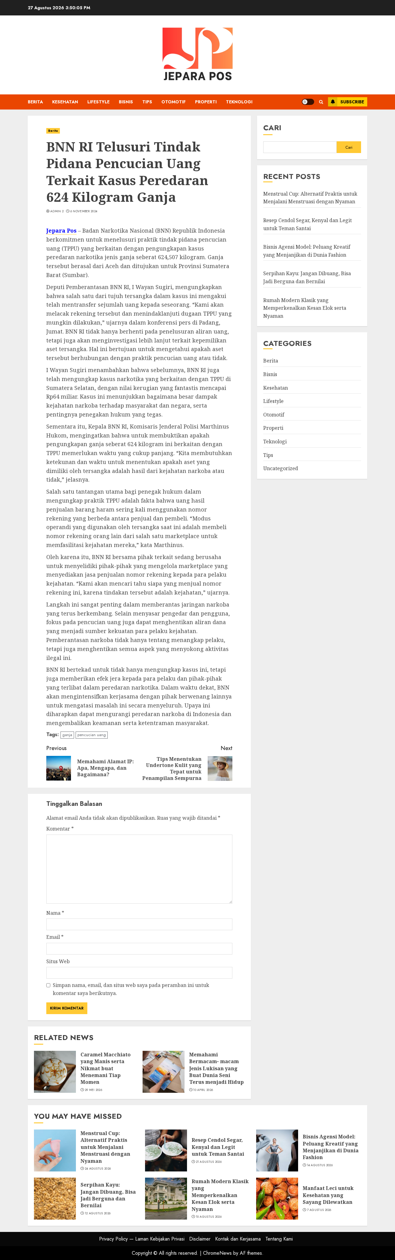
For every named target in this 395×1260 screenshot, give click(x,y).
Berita (35, 102)
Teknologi (239, 102)
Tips (147, 102)
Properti (206, 102)
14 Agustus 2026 (320, 1165)
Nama (55, 913)
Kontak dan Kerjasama (238, 1238)
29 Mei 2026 (93, 1090)
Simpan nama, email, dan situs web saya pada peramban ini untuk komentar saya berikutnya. (131, 989)
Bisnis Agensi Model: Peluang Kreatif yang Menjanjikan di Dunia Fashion (331, 1147)
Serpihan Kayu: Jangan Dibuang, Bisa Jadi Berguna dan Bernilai (307, 277)
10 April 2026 (203, 1090)
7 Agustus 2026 (319, 1210)
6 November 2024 (84, 211)
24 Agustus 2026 (98, 1169)
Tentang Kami (279, 1238)
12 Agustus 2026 (98, 1213)
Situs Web (58, 961)
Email (55, 937)
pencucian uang (91, 735)
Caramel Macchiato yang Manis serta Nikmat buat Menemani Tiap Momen (106, 1068)
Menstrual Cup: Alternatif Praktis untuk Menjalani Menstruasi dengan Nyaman (105, 1147)
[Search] (321, 102)
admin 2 (57, 211)
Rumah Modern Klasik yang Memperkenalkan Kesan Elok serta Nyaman (304, 307)
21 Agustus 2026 (209, 1162)
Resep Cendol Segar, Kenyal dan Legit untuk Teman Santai (218, 1147)
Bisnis (126, 102)
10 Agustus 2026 (209, 1217)
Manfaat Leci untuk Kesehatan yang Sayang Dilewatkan (328, 1195)
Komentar (60, 828)
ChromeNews (217, 1253)
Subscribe (352, 102)
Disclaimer (199, 1238)
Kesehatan (65, 102)
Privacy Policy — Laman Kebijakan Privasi (142, 1238)
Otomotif (173, 102)
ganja (67, 735)
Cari (272, 127)
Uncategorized (280, 468)
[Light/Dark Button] (308, 102)
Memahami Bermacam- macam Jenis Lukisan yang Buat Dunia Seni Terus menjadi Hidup (216, 1068)
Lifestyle (98, 102)
